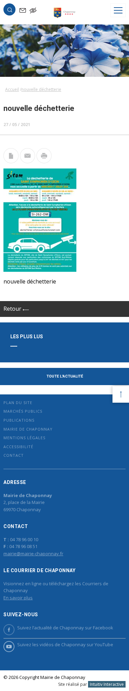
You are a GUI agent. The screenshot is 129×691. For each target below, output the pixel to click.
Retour (13, 308)
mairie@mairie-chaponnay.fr (33, 553)
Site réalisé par (91, 684)
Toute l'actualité (64, 376)
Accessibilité (18, 446)
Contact (13, 455)
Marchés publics (22, 411)
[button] (9, 11)
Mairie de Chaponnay (28, 429)
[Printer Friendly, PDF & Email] (11, 161)
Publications (18, 420)
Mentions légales (24, 437)
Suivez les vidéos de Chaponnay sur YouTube (65, 644)
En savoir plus (18, 598)
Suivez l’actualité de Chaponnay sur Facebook (65, 628)
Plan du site (17, 402)
